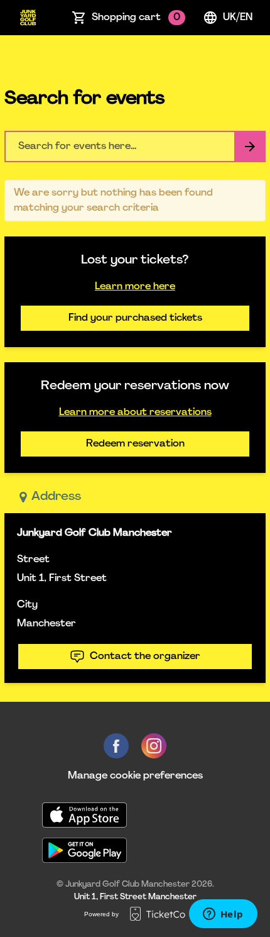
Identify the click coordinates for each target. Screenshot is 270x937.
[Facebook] (116, 745)
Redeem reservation (135, 444)
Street (33, 560)
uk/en (237, 18)
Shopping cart (136, 18)
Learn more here (135, 287)
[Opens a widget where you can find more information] (222, 915)
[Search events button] (250, 146)
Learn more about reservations (135, 413)
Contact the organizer (145, 656)
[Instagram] (153, 745)
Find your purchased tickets (135, 318)
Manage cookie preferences (135, 776)
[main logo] (28, 18)
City (27, 605)
